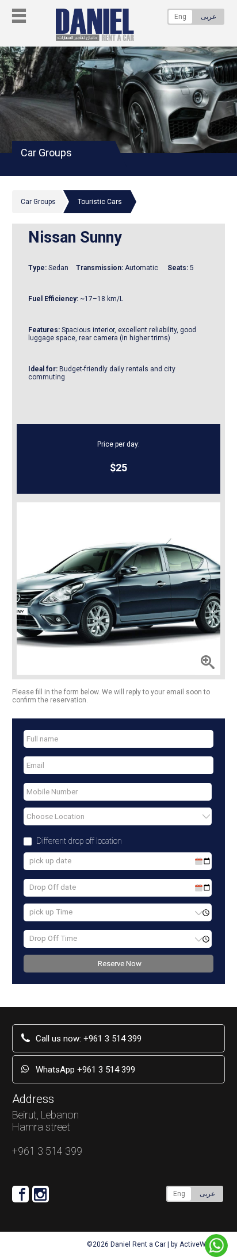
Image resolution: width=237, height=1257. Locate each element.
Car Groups (38, 202)
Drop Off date (52, 887)
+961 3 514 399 (89, 1038)
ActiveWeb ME (202, 1244)
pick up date (50, 860)
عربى (208, 17)
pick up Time (50, 912)
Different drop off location (79, 840)
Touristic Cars (100, 202)
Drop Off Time (53, 938)
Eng (180, 17)
